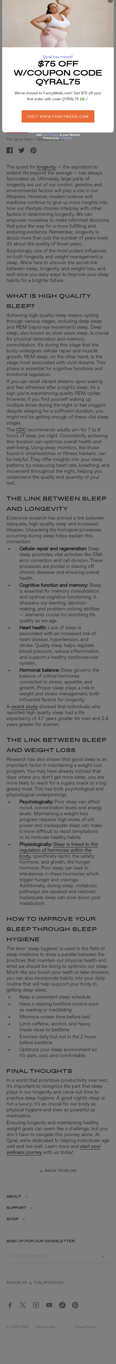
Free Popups (50, 134)
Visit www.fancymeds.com (58, 116)
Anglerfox (66, 138)
